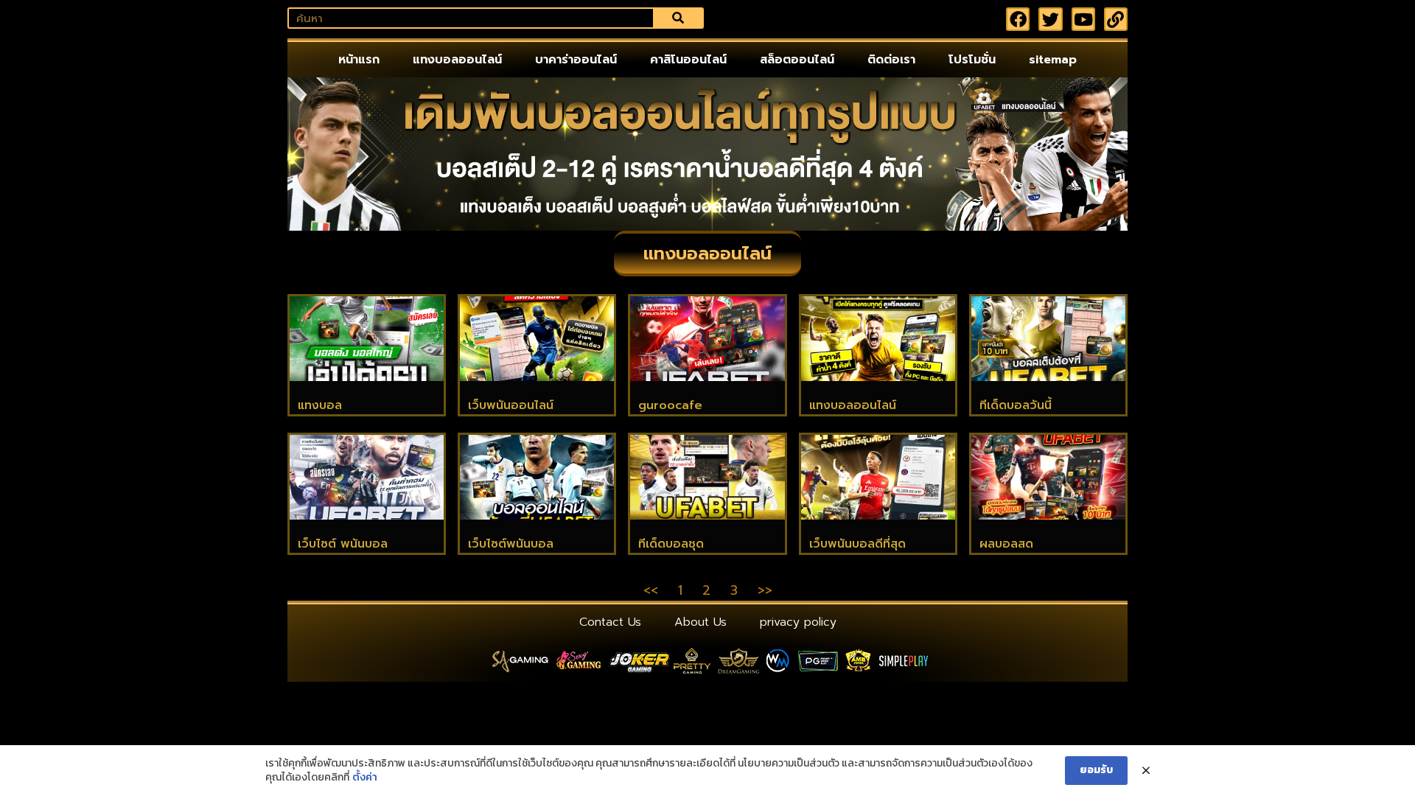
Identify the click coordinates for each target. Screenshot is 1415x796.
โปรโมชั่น (972, 60)
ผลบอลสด (1006, 544)
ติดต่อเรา (891, 60)
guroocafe (670, 405)
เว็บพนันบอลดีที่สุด (857, 544)
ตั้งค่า (364, 777)
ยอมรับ (1096, 770)
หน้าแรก (359, 60)
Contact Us (610, 622)
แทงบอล (320, 405)
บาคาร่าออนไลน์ (576, 60)
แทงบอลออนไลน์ (457, 60)
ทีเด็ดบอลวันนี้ (1015, 405)
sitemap (1053, 60)
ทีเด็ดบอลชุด (671, 544)
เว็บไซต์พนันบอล (510, 544)
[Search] (677, 18)
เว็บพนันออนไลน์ (510, 405)
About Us (700, 622)
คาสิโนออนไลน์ (688, 60)
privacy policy (798, 622)
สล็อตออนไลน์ (797, 60)
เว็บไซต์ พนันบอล (343, 544)
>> (765, 590)
